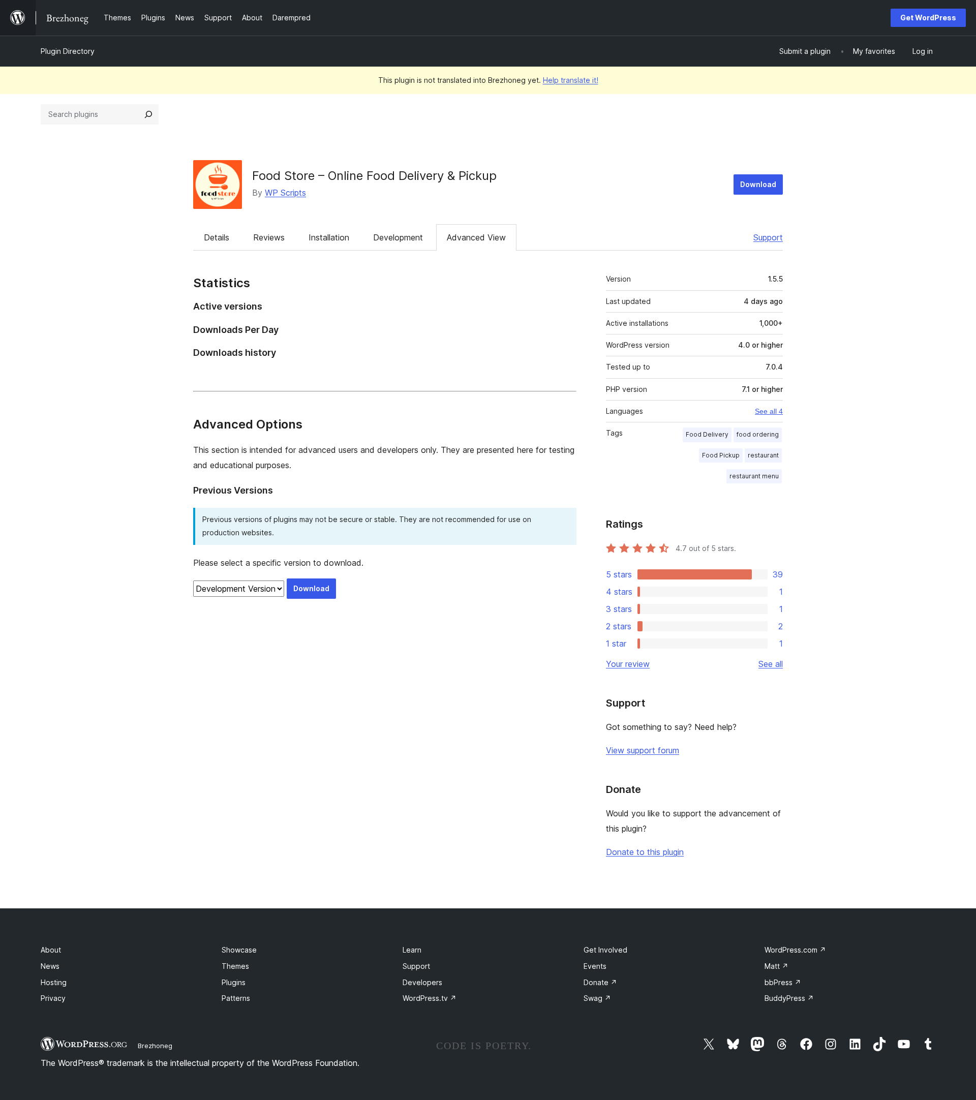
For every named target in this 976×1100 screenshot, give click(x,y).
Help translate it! (570, 80)
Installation (329, 237)
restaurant (763, 455)
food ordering (758, 434)
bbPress (783, 982)
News (50, 966)
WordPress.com (795, 949)
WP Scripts (285, 193)
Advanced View (476, 237)
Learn (412, 949)
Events (595, 966)
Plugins (234, 982)
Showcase (239, 949)
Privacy (53, 998)
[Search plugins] (148, 114)
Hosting (54, 982)
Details (216, 237)
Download (758, 184)
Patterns (236, 998)
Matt (776, 966)
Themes (235, 966)
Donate (600, 982)
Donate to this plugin (645, 852)
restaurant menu (754, 476)
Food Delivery (707, 434)
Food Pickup (721, 455)
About (51, 949)
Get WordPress (928, 17)
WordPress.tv (429, 998)
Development (398, 237)
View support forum (642, 750)
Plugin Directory (68, 51)
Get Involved (605, 949)
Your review (628, 664)
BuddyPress (789, 998)
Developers (422, 982)
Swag (597, 998)
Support (768, 237)
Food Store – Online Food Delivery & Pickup (374, 175)
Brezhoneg (155, 1046)
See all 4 (769, 411)
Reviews (269, 237)
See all (770, 664)
